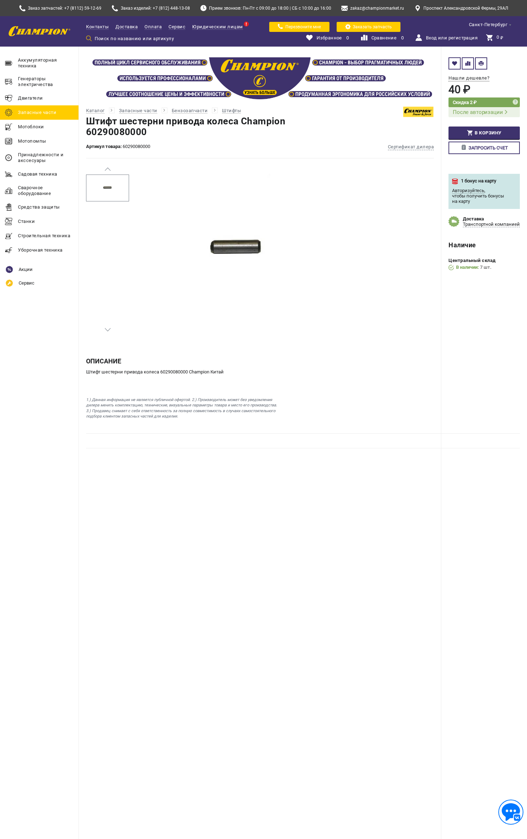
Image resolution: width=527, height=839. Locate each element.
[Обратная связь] (510, 812)
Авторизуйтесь (468, 190)
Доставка (126, 26)
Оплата (153, 26)
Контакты (97, 26)
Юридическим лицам (217, 26)
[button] (107, 169)
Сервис (176, 26)
